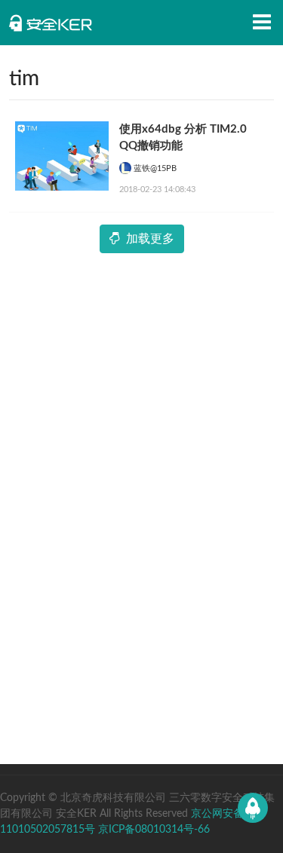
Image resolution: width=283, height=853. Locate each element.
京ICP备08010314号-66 (154, 829)
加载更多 (150, 239)
